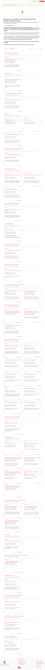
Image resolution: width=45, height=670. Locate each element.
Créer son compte (36, 1)
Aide (19, 666)
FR (30, 1)
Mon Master (34, 27)
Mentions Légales (39, 661)
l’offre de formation (10, 25)
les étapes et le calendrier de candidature (27, 44)
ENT (19, 667)
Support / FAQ (38, 667)
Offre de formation (21, 661)
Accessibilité (38, 666)
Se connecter (42, 1)
